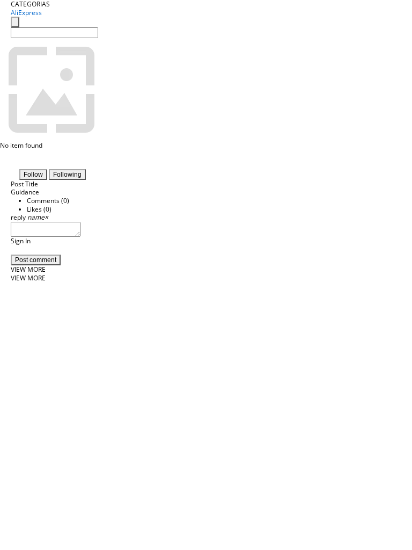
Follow (33, 174)
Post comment (35, 260)
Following (67, 174)
